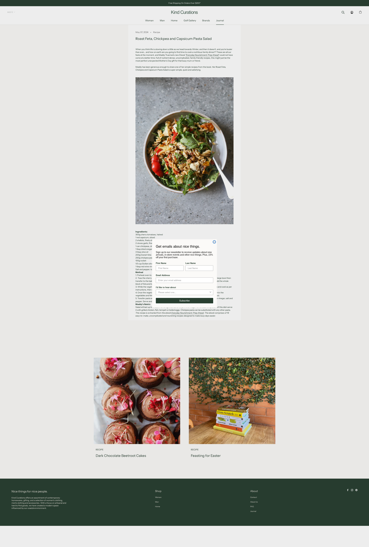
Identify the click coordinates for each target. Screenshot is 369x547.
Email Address (163, 275)
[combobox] (183, 292)
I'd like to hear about (166, 287)
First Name (161, 263)
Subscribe (184, 300)
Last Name (190, 263)
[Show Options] (210, 292)
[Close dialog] (214, 241)
